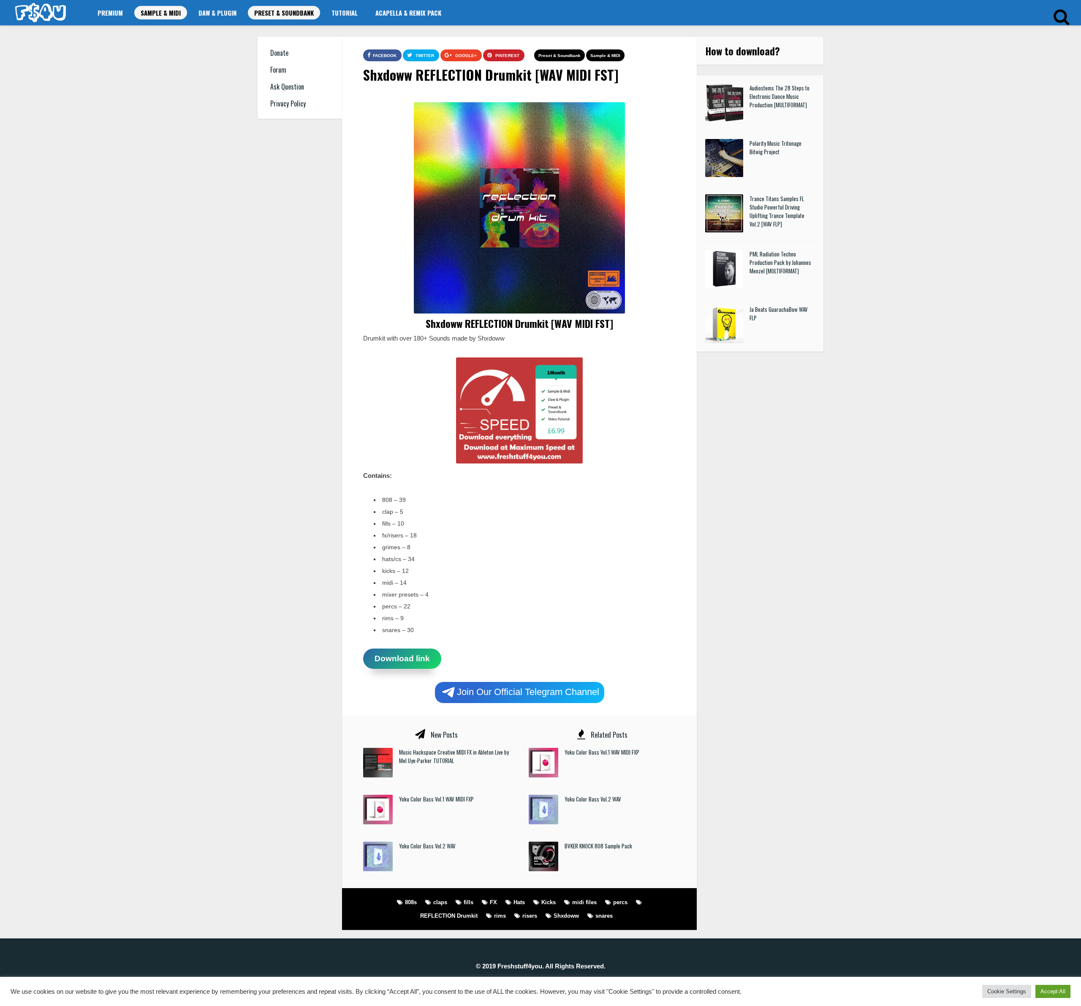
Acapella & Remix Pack (408, 12)
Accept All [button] (1052, 991)
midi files (584, 902)
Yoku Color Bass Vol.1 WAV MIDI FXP (436, 799)
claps (440, 902)
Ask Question (287, 87)
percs (620, 902)
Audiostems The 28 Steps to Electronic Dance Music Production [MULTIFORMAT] (779, 96)
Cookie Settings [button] (1006, 991)
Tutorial (344, 12)
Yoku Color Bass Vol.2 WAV (427, 846)
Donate (279, 53)
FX (493, 902)
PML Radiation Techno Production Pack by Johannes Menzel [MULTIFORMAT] (780, 262)
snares (604, 916)
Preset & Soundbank (284, 12)
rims (500, 916)
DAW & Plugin (217, 12)
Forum (278, 70)
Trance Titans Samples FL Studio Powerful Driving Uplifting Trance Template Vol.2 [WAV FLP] (777, 211)
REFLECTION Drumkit (449, 916)
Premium (110, 12)
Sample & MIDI (161, 12)
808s (411, 902)
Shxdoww (566, 916)
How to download (740, 50)
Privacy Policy (288, 103)
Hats (519, 902)
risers (529, 916)
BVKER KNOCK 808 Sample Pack (598, 846)
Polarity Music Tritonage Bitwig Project (775, 147)
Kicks (548, 902)
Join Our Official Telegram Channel (528, 691)
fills (468, 902)
